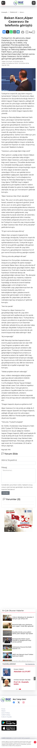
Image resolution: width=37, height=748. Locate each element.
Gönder (5, 493)
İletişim (3, 711)
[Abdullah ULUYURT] (6, 672)
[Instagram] (23, 702)
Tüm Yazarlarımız (30, 664)
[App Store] (18, 728)
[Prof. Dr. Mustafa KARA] (6, 682)
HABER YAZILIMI (6, 738)
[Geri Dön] (3, 3)
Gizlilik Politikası (5, 715)
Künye (3, 709)
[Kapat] (35, 742)
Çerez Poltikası (5, 713)
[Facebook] (14, 702)
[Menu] (34, 3)
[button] (2, 678)
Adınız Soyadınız (9, 460)
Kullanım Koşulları (6, 717)
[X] (19, 702)
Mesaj (4, 467)
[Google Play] (18, 723)
